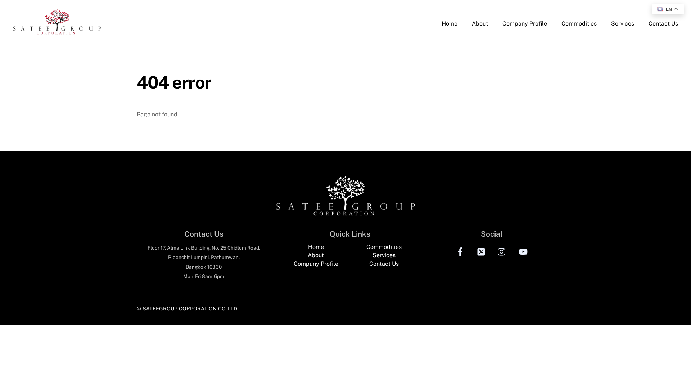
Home (449, 23)
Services (622, 23)
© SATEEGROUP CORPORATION (177, 308)
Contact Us (663, 23)
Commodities (579, 23)
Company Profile (524, 23)
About (480, 23)
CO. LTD (227, 308)
